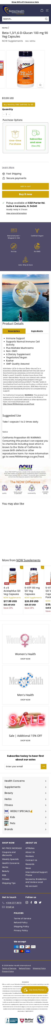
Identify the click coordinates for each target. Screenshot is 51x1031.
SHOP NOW (25, 659)
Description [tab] (14, 331)
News (28, 868)
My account (32, 886)
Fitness (5, 879)
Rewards (30, 864)
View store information (16, 213)
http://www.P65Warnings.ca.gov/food (18, 404)
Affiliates (30, 848)
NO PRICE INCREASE (12, 848)
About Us (30, 852)
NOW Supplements (12, 41)
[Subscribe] (43, 766)
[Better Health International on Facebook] (31, 902)
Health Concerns (10, 863)
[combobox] (25, 18)
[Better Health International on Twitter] (40, 902)
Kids (4, 875)
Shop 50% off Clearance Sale (25, 2)
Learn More (8, 167)
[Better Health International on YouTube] (35, 902)
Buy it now (25, 194)
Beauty (5, 871)
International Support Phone (37, 874)
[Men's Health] (25, 679)
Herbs (5, 867)
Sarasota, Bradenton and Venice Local (36, 881)
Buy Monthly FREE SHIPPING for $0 (18, 104)
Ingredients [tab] (37, 331)
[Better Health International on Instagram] (27, 902)
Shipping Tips (9, 883)
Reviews (30, 856)
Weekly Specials (10, 859)
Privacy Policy (21, 930)
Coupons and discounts (9, 854)
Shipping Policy (21, 926)
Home (5, 28)
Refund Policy (21, 922)
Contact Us (31, 860)
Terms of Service (22, 918)
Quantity (7, 109)
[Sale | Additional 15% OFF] (25, 720)
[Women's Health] (25, 638)
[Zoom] (40, 85)
